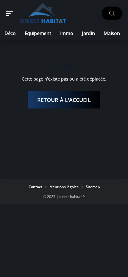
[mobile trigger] (11, 13)
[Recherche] (112, 13)
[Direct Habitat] (43, 13)
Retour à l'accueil (64, 99)
